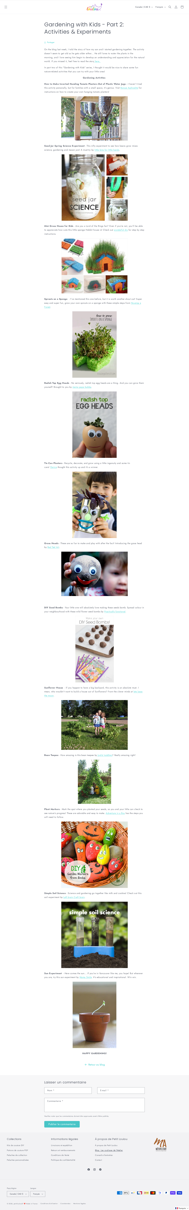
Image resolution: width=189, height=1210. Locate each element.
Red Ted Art (53, 547)
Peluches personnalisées (18, 1160)
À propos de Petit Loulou (106, 1145)
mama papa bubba (82, 387)
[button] (6, 7)
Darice (53, 467)
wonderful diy (121, 229)
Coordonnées (65, 1203)
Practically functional (114, 611)
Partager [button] (51, 42)
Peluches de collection (17, 1155)
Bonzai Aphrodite (129, 87)
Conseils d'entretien (104, 1155)
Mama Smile (86, 977)
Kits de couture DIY (15, 1145)
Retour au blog (96, 1064)
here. (97, 61)
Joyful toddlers (105, 755)
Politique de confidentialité (63, 1160)
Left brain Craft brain (74, 897)
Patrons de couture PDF (17, 1150)
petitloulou (18, 1204)
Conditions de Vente (60, 1155)
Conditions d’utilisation (49, 1203)
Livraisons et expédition (61, 1145)
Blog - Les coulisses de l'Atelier (109, 1150)
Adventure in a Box (115, 813)
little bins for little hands (106, 149)
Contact (98, 1160)
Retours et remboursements (63, 1150)
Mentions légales (79, 1203)
